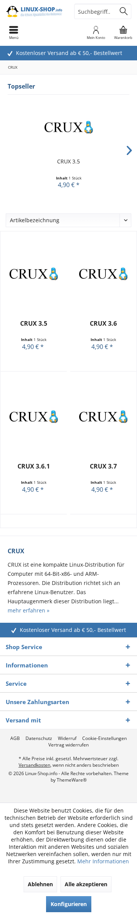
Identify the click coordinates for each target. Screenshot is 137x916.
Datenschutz (38, 738)
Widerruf (67, 738)
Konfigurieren (69, 904)
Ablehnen (40, 884)
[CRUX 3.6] (103, 273)
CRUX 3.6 (103, 324)
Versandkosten (34, 765)
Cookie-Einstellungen (104, 738)
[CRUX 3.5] (68, 127)
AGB (15, 738)
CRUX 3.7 (103, 466)
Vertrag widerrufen (68, 745)
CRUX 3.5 (68, 161)
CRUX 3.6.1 (34, 466)
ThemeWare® (72, 780)
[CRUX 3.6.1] (34, 416)
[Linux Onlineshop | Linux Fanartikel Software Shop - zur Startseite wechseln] (34, 11)
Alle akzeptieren (86, 884)
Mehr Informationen (103, 861)
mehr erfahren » (28, 610)
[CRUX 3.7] (103, 416)
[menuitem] (123, 32)
